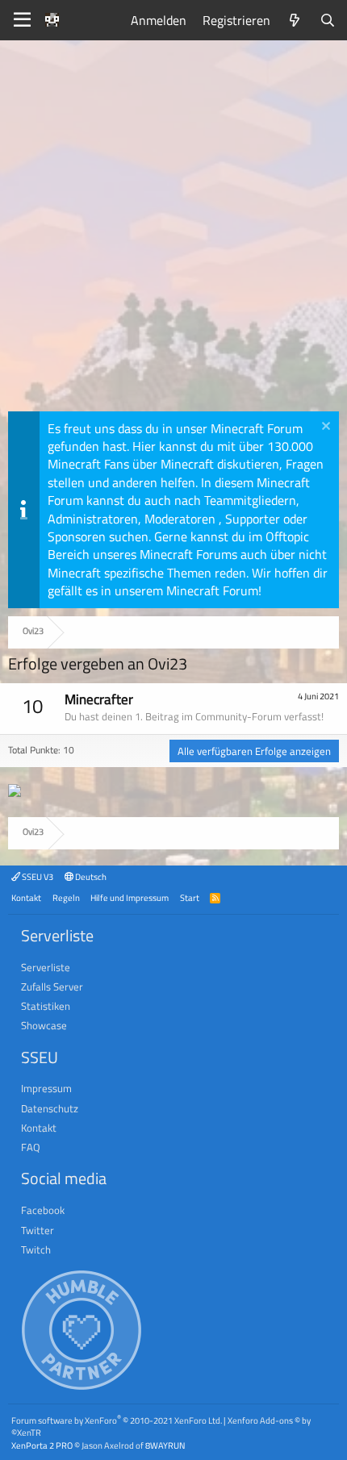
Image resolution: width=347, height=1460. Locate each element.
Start (189, 897)
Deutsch (90, 876)
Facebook (43, 1210)
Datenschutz (49, 1108)
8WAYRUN (165, 1445)
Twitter (37, 1230)
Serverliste (45, 967)
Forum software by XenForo (116, 1420)
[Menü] (22, 20)
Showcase (44, 1025)
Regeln (66, 897)
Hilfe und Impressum (129, 897)
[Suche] (327, 20)
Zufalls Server (52, 986)
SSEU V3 (36, 876)
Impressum (46, 1088)
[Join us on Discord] (14, 792)
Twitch (36, 1249)
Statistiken (45, 1006)
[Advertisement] (173, 229)
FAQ (30, 1147)
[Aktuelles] (294, 20)
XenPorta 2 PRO (42, 1445)
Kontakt (26, 897)
